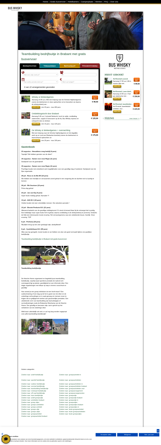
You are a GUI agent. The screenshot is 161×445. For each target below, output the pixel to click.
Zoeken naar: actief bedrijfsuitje (32, 375)
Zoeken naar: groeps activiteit (31, 407)
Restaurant (69, 66)
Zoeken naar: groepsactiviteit (31, 414)
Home (45, 2)
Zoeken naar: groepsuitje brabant (70, 398)
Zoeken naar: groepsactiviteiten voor (72, 388)
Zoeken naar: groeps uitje (30, 409)
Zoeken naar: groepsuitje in (68, 400)
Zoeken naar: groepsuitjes (68, 402)
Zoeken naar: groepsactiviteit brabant (34, 416)
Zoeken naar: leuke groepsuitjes (70, 414)
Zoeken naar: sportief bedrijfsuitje (33, 380)
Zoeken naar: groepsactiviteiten (70, 380)
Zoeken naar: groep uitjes (30, 402)
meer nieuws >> (134, 118)
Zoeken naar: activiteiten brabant (32, 400)
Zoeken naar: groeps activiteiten (32, 404)
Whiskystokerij (89, 66)
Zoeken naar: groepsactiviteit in (70, 375)
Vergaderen (50, 66)
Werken (98, 2)
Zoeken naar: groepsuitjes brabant (71, 404)
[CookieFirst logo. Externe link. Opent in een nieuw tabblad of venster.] (2, 434)
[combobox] (40, 74)
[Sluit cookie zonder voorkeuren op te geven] (158, 430)
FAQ (106, 2)
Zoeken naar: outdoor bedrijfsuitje (33, 384)
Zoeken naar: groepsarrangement (71, 391)
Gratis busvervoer (58, 2)
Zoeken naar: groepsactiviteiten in (71, 384)
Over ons (114, 2)
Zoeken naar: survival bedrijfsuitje (33, 386)
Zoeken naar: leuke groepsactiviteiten (72, 411)
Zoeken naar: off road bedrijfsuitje (33, 393)
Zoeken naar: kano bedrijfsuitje (32, 395)
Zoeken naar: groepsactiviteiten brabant (73, 386)
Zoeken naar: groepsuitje (68, 395)
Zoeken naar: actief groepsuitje (32, 398)
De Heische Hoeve (18, 6)
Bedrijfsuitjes (29, 66)
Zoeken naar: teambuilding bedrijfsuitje (34, 388)
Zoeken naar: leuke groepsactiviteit (71, 409)
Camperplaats (87, 2)
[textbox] (40, 74)
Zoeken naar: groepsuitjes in (69, 407)
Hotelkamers (73, 2)
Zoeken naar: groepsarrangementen (71, 393)
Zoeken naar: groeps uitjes (30, 411)
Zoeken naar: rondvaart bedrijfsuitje (33, 391)
